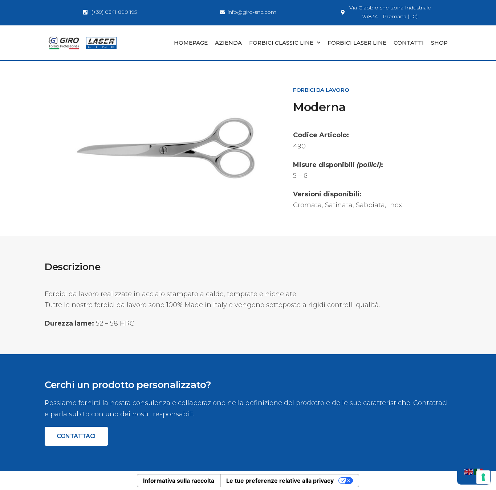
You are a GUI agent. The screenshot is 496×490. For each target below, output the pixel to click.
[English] (469, 471)
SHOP (439, 42)
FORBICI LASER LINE (357, 42)
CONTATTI (409, 42)
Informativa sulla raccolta (178, 480)
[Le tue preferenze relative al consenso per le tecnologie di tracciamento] (483, 477)
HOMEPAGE (191, 42)
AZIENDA (228, 42)
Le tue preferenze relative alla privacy (280, 480)
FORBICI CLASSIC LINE (281, 42)
